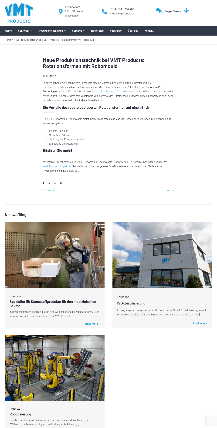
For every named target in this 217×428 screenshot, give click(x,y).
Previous (50, 190)
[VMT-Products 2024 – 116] (162, 223)
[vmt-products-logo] (19, 4)
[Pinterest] (61, 183)
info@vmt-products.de (121, 13)
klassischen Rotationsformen (108, 91)
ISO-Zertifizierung (131, 303)
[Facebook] (44, 183)
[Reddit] (55, 183)
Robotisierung (20, 414)
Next (169, 190)
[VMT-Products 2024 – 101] (55, 223)
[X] (49, 183)
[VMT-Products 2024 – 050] (55, 335)
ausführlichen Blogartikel (57, 166)
